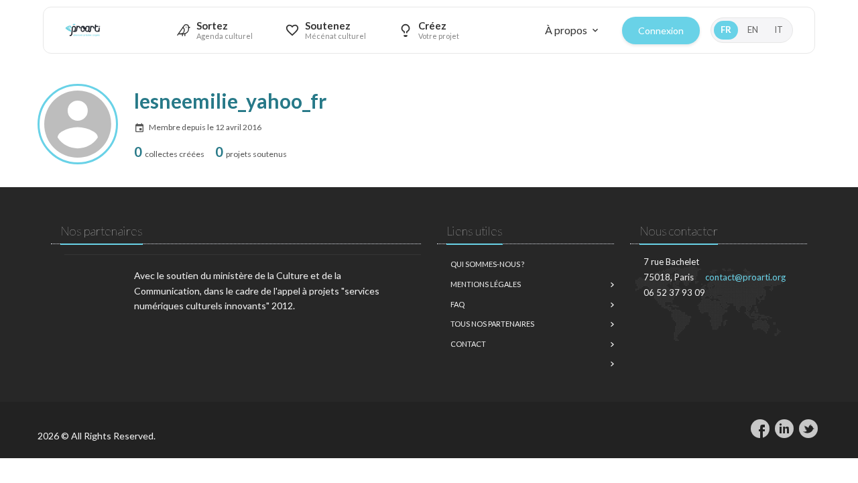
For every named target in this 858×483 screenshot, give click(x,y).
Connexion (661, 30)
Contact (468, 343)
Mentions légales (485, 284)
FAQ (457, 304)
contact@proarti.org (745, 277)
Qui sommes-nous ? (487, 264)
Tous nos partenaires (492, 323)
